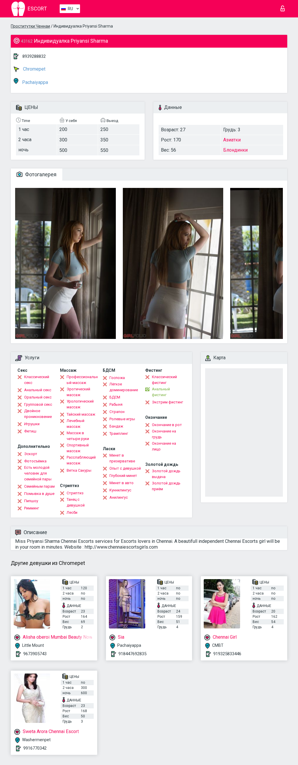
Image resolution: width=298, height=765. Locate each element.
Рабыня (116, 404)
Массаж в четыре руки (78, 436)
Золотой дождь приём (166, 486)
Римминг (31, 508)
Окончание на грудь (164, 434)
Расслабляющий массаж (81, 460)
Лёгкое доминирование (123, 387)
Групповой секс (38, 404)
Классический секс (36, 380)
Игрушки (32, 424)
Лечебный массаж (75, 424)
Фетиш (30, 431)
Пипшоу (31, 501)
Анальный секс (37, 390)
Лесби (72, 512)
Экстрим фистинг (167, 402)
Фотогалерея (40, 174)
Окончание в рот (167, 425)
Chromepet (33, 69)
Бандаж (116, 426)
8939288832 (34, 56)
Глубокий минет (123, 475)
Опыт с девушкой (125, 468)
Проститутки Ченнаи (30, 26)
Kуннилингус (120, 490)
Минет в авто (121, 483)
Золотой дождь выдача (166, 474)
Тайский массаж (81, 414)
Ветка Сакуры (79, 470)
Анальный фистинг (161, 392)
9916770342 (35, 748)
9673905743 (35, 653)
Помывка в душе (39, 493)
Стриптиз (75, 493)
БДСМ (114, 397)
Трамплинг (118, 433)
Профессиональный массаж (82, 380)
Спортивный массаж (78, 448)
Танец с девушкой (76, 502)
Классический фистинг (164, 380)
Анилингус (118, 497)
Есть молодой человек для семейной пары (38, 473)
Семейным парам (39, 486)
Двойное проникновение (38, 414)
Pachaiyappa (34, 82)
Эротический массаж (78, 392)
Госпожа (117, 378)
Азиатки (232, 140)
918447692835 (132, 653)
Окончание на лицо (164, 446)
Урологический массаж (80, 404)
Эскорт (30, 454)
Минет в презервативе (122, 458)
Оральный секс (38, 397)
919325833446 (227, 653)
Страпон (117, 412)
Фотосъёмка (35, 461)
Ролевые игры (122, 419)
